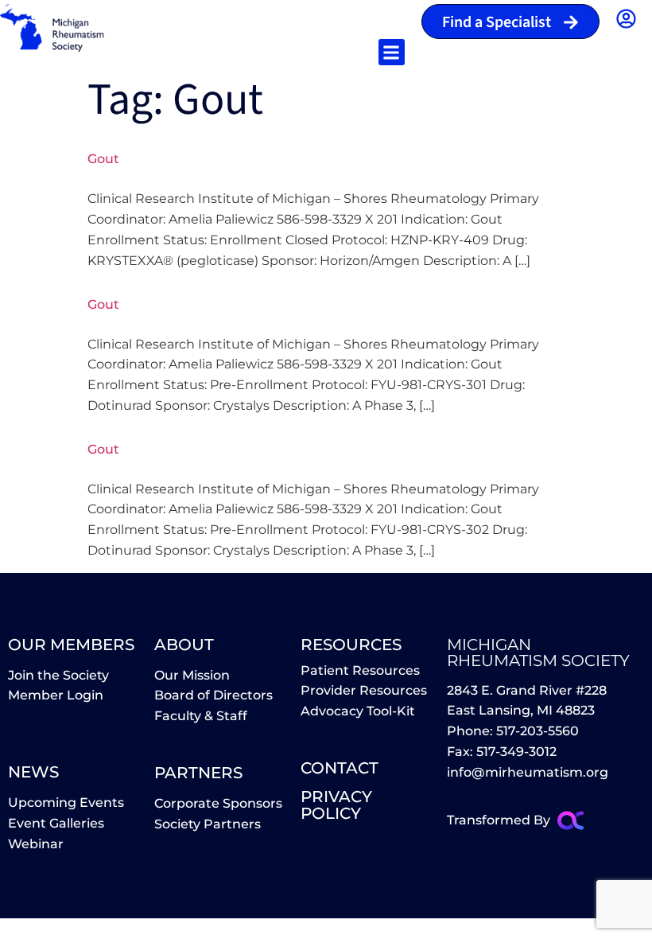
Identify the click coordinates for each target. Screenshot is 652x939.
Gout (103, 158)
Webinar (36, 843)
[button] (391, 52)
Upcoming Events (66, 802)
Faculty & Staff (200, 715)
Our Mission (192, 675)
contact (339, 767)
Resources (351, 644)
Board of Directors (213, 695)
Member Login (55, 695)
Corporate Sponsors (218, 803)
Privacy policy (336, 805)
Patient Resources (360, 670)
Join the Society (58, 675)
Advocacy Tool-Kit (358, 711)
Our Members (71, 644)
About (184, 644)
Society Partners (207, 824)
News (33, 771)
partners (198, 772)
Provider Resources (364, 690)
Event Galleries (56, 823)
